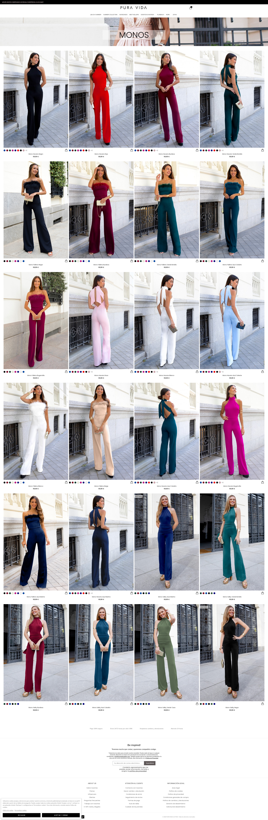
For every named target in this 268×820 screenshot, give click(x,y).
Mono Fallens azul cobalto (232, 265)
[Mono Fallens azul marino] (36, 542)
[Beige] (13, 261)
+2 (26, 150)
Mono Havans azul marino (101, 597)
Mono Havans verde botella (232, 154)
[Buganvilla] (13, 150)
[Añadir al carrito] (66, 150)
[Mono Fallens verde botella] (166, 209)
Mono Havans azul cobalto (167, 486)
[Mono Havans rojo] (101, 99)
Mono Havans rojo (101, 154)
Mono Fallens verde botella (167, 265)
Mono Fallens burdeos (101, 265)
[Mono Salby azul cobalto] (101, 652)
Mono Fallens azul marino (36, 597)
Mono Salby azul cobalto (101, 707)
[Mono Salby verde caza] (166, 652)
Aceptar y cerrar (61, 815)
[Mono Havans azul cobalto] (166, 431)
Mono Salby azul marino (166, 597)
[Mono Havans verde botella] (232, 99)
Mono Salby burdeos (36, 707)
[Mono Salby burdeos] (36, 652)
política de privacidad (138, 771)
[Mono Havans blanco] (166, 320)
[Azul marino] (15, 150)
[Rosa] (23, 150)
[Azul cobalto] (4, 150)
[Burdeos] (7, 150)
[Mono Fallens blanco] (36, 431)
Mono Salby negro (232, 707)
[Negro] (21, 150)
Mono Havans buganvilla (232, 486)
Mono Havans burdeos (167, 154)
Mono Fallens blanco (35, 486)
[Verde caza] (146, 593)
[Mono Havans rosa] (101, 320)
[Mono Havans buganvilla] (232, 431)
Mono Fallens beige (101, 486)
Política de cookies (8, 810)
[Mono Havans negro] (36, 99)
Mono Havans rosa (101, 375)
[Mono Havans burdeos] (166, 99)
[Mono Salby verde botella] (232, 542)
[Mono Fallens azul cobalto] (232, 209)
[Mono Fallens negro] (36, 209)
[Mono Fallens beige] (101, 431)
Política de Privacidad (152, 758)
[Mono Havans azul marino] (101, 542)
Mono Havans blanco (166, 375)
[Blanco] (21, 261)
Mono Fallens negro (36, 265)
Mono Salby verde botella (232, 597)
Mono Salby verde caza (166, 707)
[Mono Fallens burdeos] (101, 209)
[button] (22, 2)
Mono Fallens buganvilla (35, 375)
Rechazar (21, 815)
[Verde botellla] (10, 150)
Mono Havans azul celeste (232, 375)
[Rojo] (18, 150)
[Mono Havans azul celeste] (232, 320)
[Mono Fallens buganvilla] (36, 320)
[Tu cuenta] (186, 8)
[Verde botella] (10, 261)
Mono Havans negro (36, 154)
